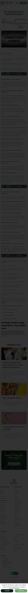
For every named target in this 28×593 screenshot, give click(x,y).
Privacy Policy (15, 588)
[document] (14, 296)
